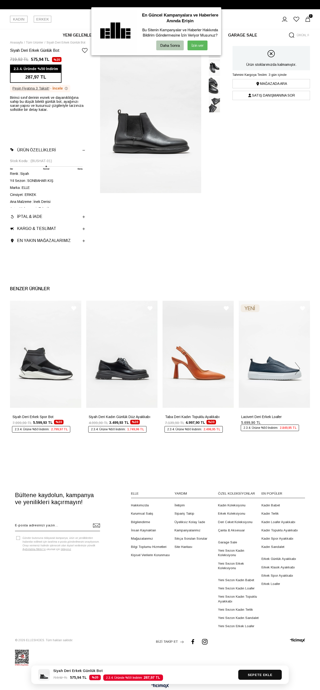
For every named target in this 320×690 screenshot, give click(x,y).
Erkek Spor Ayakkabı (277, 575)
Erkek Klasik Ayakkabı (278, 567)
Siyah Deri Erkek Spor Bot (33, 417)
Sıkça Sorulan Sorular (190, 538)
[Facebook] (192, 641)
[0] (308, 19)
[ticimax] (297, 640)
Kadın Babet (271, 505)
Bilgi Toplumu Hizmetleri (148, 547)
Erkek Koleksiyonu (231, 513)
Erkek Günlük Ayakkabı (279, 559)
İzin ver (198, 45)
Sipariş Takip (184, 513)
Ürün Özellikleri (36, 150)
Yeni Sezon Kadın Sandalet (238, 618)
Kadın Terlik (270, 513)
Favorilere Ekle (73, 308)
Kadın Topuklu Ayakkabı (280, 530)
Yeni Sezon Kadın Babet (236, 580)
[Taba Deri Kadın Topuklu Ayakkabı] (198, 354)
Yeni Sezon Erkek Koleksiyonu (231, 566)
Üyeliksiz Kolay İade (189, 522)
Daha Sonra (170, 45)
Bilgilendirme (140, 522)
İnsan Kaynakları (143, 530)
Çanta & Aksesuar (231, 530)
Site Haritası (183, 547)
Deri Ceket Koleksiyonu (235, 522)
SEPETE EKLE (260, 675)
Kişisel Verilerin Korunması (150, 555)
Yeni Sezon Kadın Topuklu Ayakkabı (237, 599)
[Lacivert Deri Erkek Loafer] (274, 354)
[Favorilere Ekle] (85, 51)
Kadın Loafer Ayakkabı (278, 522)
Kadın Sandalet (273, 547)
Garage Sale (227, 542)
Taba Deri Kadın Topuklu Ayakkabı (192, 417)
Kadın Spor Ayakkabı (277, 538)
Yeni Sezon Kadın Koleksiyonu (231, 553)
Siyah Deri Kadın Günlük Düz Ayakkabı (119, 417)
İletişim (179, 505)
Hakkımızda (140, 505)
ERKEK (42, 19)
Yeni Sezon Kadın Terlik (235, 609)
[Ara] (291, 35)
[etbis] (22, 658)
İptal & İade (29, 216)
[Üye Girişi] (284, 19)
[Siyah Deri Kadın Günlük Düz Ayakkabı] (122, 354)
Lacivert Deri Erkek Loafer (261, 417)
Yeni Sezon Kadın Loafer (236, 588)
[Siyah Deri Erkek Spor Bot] (45, 354)
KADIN (18, 19)
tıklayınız (66, 549)
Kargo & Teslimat (36, 228)
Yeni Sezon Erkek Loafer (236, 626)
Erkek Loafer (271, 584)
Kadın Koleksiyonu (232, 505)
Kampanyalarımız (187, 530)
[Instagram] (205, 641)
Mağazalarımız (142, 538)
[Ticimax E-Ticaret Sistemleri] (160, 686)
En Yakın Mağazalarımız (44, 240)
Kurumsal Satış (142, 513)
